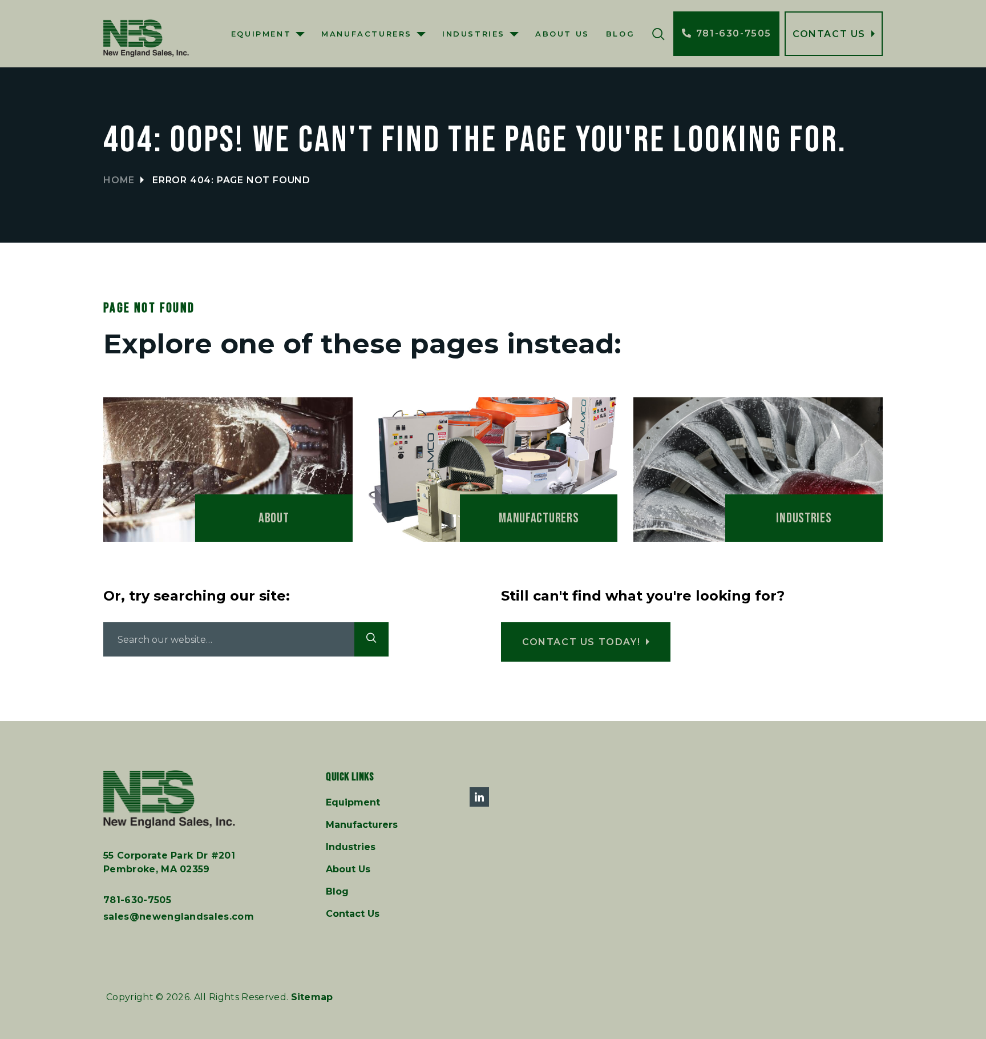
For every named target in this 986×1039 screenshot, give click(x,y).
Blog (620, 33)
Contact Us (352, 913)
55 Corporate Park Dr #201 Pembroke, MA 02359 (169, 862)
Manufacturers (366, 33)
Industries (473, 33)
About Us (562, 33)
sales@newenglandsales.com (178, 916)
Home (119, 180)
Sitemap (312, 997)
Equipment (261, 33)
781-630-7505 (137, 900)
